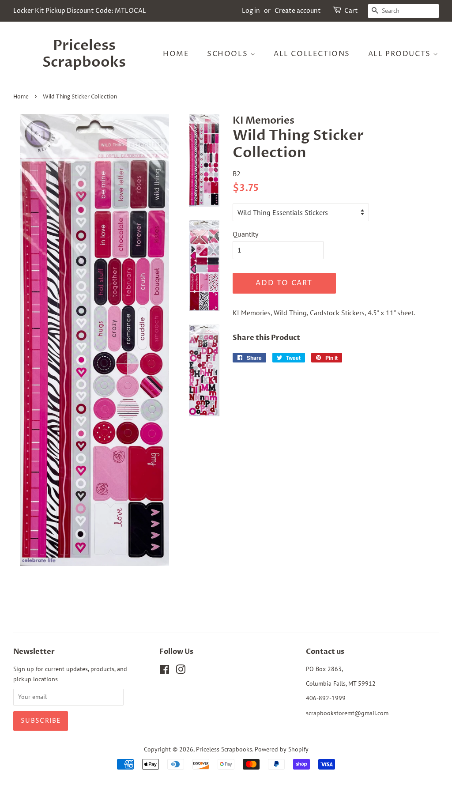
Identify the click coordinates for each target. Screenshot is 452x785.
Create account (298, 11)
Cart (351, 11)
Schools (228, 54)
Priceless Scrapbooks (84, 54)
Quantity (245, 234)
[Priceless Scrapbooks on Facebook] (164, 671)
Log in (251, 11)
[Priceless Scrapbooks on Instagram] (180, 671)
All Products (400, 54)
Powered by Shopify (282, 749)
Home (176, 54)
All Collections (312, 54)
